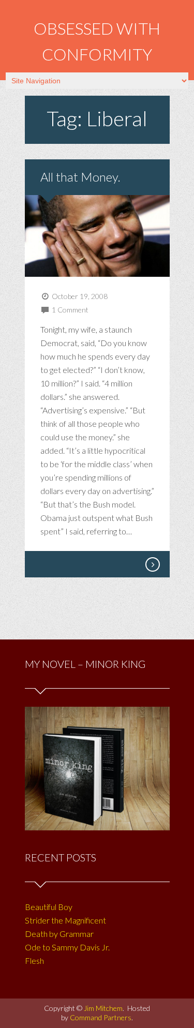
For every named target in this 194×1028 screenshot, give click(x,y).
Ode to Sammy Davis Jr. (67, 947)
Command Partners (100, 1017)
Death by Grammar (59, 933)
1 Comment (70, 309)
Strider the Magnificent (65, 920)
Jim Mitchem (103, 1008)
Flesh (34, 960)
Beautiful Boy (48, 907)
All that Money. (80, 176)
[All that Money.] (152, 564)
